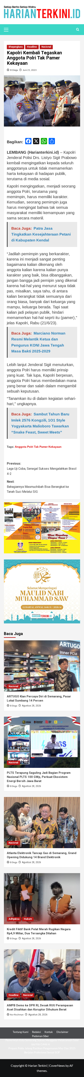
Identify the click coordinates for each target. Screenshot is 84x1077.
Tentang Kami (20, 1032)
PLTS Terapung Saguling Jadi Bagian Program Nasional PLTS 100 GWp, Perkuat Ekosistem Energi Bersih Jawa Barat (39, 777)
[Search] (77, 29)
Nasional (46, 46)
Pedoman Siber (40, 1036)
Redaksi (36, 1032)
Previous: (41, 468)
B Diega (14, 69)
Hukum (28, 919)
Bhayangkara (15, 46)
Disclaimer (62, 1032)
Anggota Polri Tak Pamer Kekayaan (38, 446)
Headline (32, 46)
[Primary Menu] (8, 29)
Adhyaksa (14, 919)
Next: (38, 487)
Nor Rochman (17, 1014)
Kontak (49, 1032)
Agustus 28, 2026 (31, 705)
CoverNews (57, 1065)
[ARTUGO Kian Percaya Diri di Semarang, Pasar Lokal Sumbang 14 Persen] (42, 665)
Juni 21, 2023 (30, 69)
